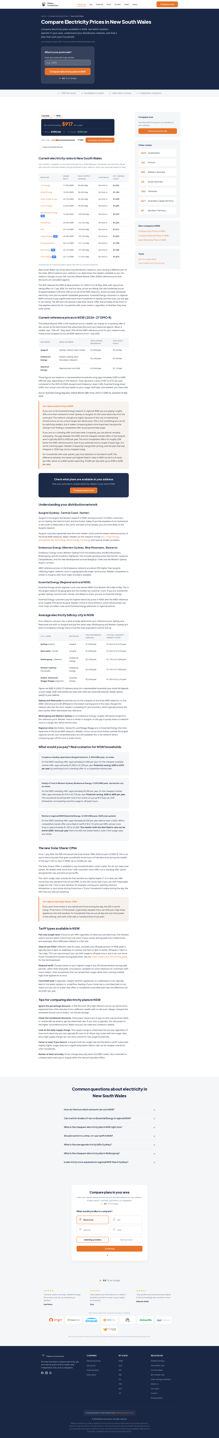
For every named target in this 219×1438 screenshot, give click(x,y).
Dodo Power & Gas (49, 199)
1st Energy (45, 185)
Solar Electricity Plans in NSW (152, 240)
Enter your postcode (157, 131)
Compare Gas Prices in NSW (151, 231)
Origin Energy (47, 236)
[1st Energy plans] (163, 1320)
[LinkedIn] (46, 1373)
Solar (109, 4)
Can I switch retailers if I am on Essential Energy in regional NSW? (97, 1118)
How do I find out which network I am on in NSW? (89, 1109)
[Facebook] (42, 1373)
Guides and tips (157, 1361)
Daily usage (45, 140)
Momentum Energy (49, 212)
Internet (99, 4)
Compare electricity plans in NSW (68, 71)
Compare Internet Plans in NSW (153, 235)
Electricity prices (94, 1361)
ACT (120, 1388)
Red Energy (45, 250)
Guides (118, 4)
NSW (121, 1361)
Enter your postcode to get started (59, 57)
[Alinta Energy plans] (109, 1320)
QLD (120, 1365)
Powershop (45, 222)
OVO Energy (46, 256)
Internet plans (93, 1370)
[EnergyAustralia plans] (73, 1320)
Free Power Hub (157, 1365)
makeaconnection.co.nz (124, 1413)
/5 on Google (67, 78)
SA (120, 1379)
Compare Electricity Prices (58, 16)
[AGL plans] (127, 1320)
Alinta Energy (46, 192)
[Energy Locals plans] (109, 1330)
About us (155, 1384)
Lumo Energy (46, 205)
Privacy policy (156, 1398)
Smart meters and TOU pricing (151, 263)
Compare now (167, 4)
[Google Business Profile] (50, 1373)
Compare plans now (84, 490)
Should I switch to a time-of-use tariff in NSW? (88, 1135)
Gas (91, 4)
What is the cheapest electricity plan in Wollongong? (92, 1153)
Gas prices (91, 1365)
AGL (42, 229)
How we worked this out (53, 147)
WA (120, 1375)
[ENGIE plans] (91, 1320)
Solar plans (91, 1375)
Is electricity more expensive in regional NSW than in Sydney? (96, 1162)
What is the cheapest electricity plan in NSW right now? (93, 1127)
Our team (155, 1388)
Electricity (81, 4)
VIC (120, 1370)
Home (43, 16)
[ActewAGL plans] (145, 1320)
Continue (109, 1248)
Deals (126, 4)
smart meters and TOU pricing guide (109, 956)
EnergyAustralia (47, 243)
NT (120, 1393)
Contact (154, 1393)
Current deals (157, 1370)
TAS (120, 1384)
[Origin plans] (55, 1320)
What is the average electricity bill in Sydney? (88, 1144)
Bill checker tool (157, 1375)
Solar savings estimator (161, 1379)
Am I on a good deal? (147, 259)
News (135, 4)
